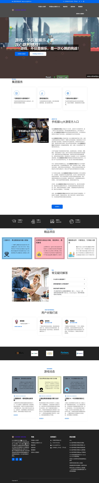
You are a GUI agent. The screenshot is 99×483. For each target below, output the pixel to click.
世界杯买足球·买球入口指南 (76, 463)
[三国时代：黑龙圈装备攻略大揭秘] (17, 248)
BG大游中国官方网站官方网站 (77, 443)
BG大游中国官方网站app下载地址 (78, 452)
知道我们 (57, 206)
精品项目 (65, 6)
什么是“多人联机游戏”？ (59, 279)
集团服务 (80, 6)
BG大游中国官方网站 (23, 480)
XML (71, 440)
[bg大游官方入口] (20, 10)
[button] (97, 47)
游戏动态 (73, 6)
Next (89, 328)
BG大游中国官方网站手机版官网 (77, 447)
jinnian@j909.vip (27, 1)
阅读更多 (16, 415)
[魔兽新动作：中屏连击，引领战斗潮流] (82, 248)
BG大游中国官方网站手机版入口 (77, 445)
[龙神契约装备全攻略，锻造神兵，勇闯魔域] (49, 248)
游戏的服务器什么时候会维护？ (61, 284)
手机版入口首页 (42, 6)
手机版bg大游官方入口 (54, 6)
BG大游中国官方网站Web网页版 (77, 450)
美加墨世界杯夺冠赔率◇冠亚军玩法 (78, 465)
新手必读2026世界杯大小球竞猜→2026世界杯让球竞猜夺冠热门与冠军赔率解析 (78, 469)
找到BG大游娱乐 (80, 13)
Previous (9, 328)
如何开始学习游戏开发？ (59, 288)
